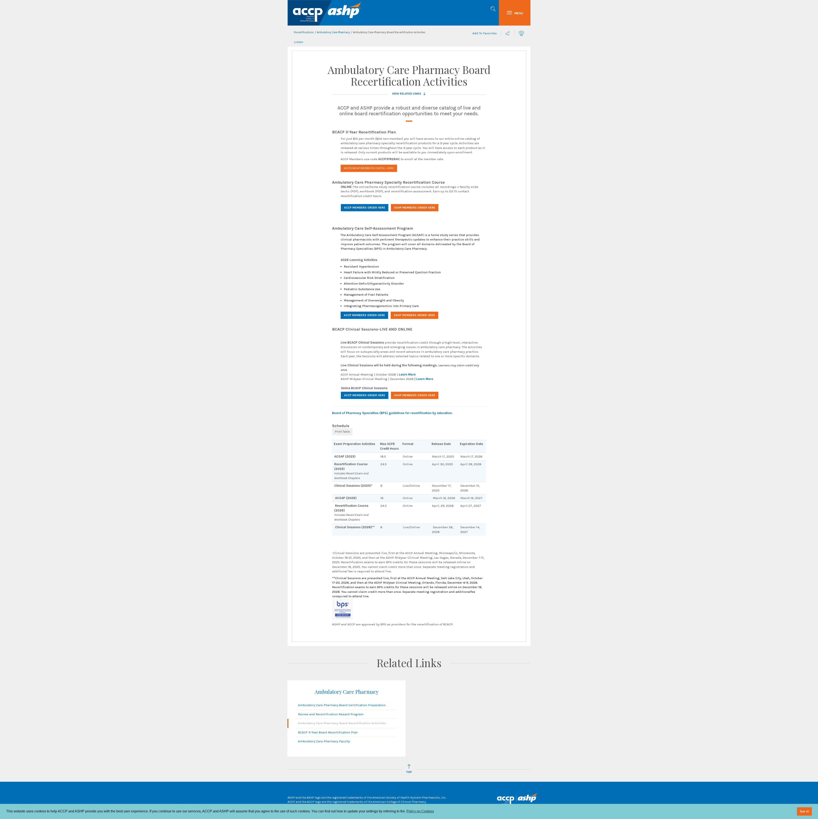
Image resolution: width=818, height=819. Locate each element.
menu (518, 13)
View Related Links (406, 93)
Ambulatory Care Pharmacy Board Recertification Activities (342, 723)
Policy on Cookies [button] (420, 811)
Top (409, 772)
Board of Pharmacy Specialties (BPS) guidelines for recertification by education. (392, 413)
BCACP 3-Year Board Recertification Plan (328, 732)
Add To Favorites (484, 33)
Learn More (407, 374)
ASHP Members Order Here (414, 207)
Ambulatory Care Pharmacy (333, 32)
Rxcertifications (304, 32)
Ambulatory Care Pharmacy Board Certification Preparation (342, 705)
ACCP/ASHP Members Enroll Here (369, 168)
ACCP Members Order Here (364, 207)
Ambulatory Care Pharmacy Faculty (324, 741)
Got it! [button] (804, 811)
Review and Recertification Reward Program (330, 714)
